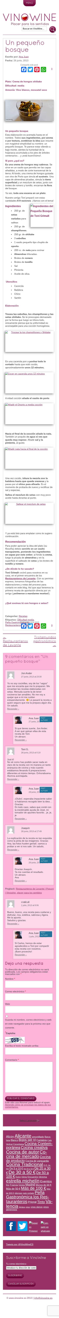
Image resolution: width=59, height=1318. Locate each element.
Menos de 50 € (43, 1185)
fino (7, 1185)
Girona (22, 1185)
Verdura (27, 625)
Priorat (32, 1202)
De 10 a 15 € (29, 1169)
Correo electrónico (15, 991)
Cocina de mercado (26, 1154)
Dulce (18, 1177)
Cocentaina (18, 1144)
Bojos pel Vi (27, 1140)
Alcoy (10, 1136)
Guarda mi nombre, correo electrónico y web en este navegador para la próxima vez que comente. (28, 1023)
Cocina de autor (22, 1151)
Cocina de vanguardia (37, 1161)
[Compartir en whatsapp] (46, 1227)
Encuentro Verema (37, 1177)
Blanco (14, 1140)
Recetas (23, 616)
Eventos (46, 1181)
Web (7, 1004)
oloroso (18, 1193)
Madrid (30, 1184)
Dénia (24, 1177)
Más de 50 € (13, 1188)
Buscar (52, 29)
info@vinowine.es (43, 1298)
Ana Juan (24, 56)
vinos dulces (37, 1207)
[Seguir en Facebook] (11, 1226)
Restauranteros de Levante (15, 641)
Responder (13, 709)
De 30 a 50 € (22, 1172)
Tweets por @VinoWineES (19, 1244)
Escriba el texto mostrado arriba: (22, 1045)
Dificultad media (25, 619)
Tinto (41, 1202)
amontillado (38, 1136)
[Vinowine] (29, 25)
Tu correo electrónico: (16, 1264)
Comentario (12, 1060)
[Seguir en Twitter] (22, 1226)
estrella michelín (22, 1180)
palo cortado (28, 1193)
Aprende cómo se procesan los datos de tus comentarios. (28, 1105)
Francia (14, 1185)
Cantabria (41, 1140)
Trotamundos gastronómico (44, 641)
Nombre (10, 978)
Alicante (23, 1136)
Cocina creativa (34, 1147)
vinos (28, 1207)
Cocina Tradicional (24, 1164)
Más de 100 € (33, 1188)
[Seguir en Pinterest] (34, 1227)
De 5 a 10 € (16, 1168)
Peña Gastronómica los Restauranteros (17, 623)
